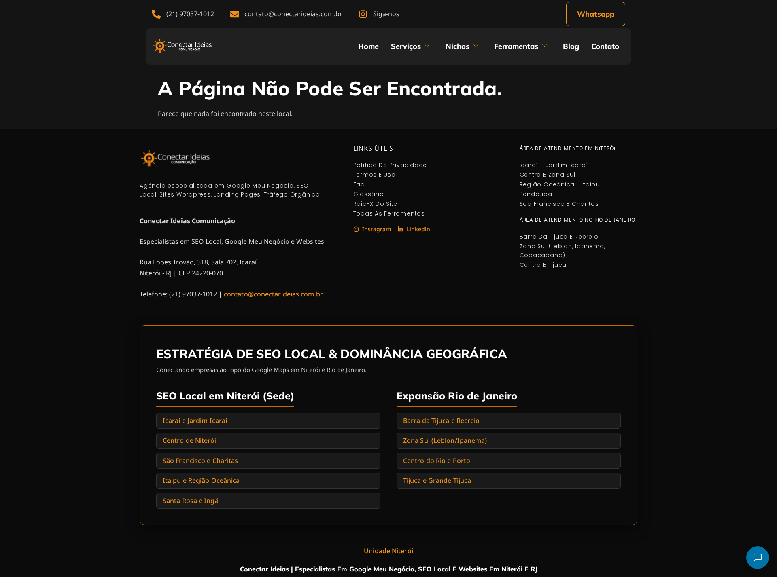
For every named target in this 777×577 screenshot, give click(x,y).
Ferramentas (516, 46)
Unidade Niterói (388, 550)
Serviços (406, 46)
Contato (605, 46)
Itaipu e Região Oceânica (201, 480)
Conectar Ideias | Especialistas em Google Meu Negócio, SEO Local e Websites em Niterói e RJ (388, 569)
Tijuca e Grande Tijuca (437, 480)
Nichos (457, 46)
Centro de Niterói (190, 440)
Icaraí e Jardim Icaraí (195, 420)
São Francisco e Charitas (200, 460)
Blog (571, 46)
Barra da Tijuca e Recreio (441, 420)
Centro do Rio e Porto (436, 460)
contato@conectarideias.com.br (273, 294)
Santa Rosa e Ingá (191, 500)
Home (368, 46)
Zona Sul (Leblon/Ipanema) (445, 440)
